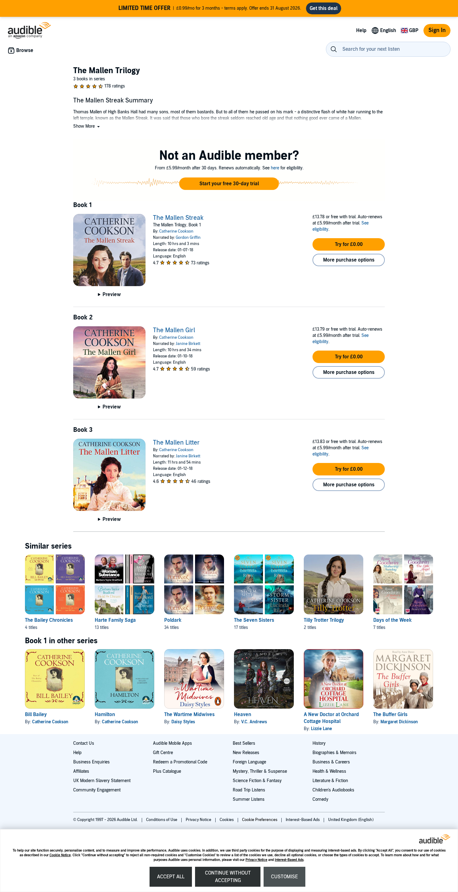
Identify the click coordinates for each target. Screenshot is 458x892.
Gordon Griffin (188, 237)
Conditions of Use (162, 819)
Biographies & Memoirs (334, 752)
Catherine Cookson (176, 231)
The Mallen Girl (174, 330)
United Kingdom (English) (351, 819)
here (275, 168)
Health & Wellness (329, 771)
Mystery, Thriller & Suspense (260, 771)
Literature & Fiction (330, 780)
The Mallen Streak (178, 218)
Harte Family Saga (115, 620)
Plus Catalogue (167, 771)
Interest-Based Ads (289, 860)
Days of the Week (392, 620)
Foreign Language (249, 762)
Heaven (242, 714)
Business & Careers (331, 762)
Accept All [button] (171, 877)
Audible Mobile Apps (172, 743)
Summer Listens (249, 799)
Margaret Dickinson (399, 721)
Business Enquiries (91, 762)
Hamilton (105, 714)
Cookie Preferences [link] (259, 819)
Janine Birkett (188, 343)
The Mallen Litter (176, 442)
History (319, 743)
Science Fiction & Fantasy (257, 780)
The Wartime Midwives (189, 714)
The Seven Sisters (254, 620)
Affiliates (81, 771)
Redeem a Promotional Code (180, 762)
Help (77, 752)
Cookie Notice (60, 855)
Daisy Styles (183, 721)
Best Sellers (244, 743)
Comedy (320, 799)
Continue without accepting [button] (228, 877)
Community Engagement (97, 790)
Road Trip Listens (249, 790)
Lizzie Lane (321, 728)
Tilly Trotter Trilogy (324, 620)
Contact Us (83, 743)
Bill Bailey (36, 714)
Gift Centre (163, 752)
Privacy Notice (256, 860)
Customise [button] (284, 877)
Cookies (227, 819)
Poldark (172, 620)
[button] (87, 126)
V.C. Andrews (254, 721)
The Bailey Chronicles (49, 620)
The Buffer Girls (390, 714)
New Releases (246, 752)
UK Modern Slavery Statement (102, 780)
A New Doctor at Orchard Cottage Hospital (331, 717)
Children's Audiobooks (333, 790)
